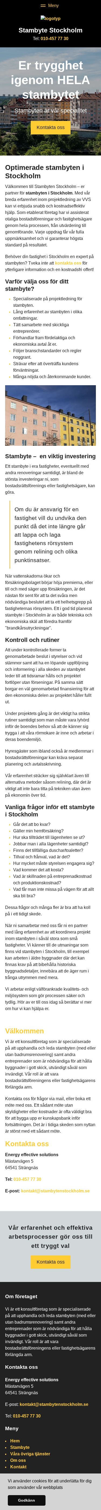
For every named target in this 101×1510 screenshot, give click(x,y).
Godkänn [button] (26, 1500)
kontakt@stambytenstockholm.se (55, 1191)
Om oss (18, 1460)
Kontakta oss (51, 127)
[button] (64, 1488)
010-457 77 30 (54, 38)
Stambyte (20, 1447)
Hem (15, 1441)
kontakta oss (68, 263)
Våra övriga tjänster (30, 1454)
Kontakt (18, 1467)
